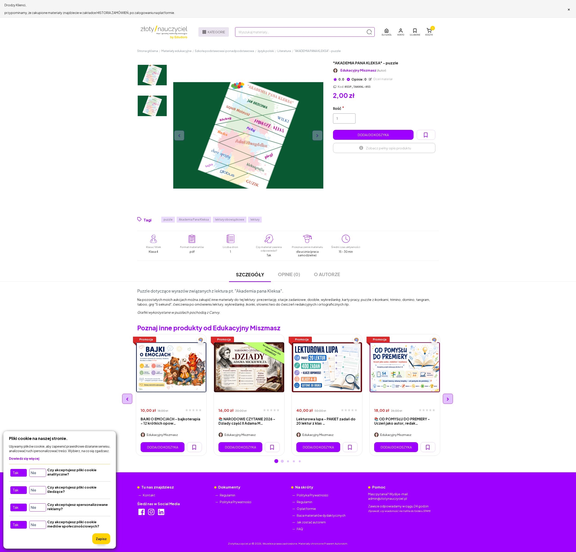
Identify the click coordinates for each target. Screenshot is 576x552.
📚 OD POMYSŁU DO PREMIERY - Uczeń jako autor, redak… (402, 421)
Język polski (265, 51)
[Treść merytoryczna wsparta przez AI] (200, 340)
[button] (400, 32)
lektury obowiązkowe (229, 219)
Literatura (284, 51)
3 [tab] (288, 461)
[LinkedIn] (161, 513)
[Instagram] (151, 513)
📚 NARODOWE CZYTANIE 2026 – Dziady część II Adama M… (246, 421)
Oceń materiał (383, 79)
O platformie (306, 509)
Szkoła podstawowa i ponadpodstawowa (224, 51)
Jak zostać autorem (311, 522)
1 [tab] (276, 461)
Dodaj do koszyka (373, 135)
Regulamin (227, 495)
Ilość (337, 108)
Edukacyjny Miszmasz (363, 70)
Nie (33, 472)
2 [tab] (282, 461)
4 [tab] (294, 461)
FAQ (300, 529)
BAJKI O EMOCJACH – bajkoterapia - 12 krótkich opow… (170, 421)
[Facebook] (141, 513)
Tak (15, 472)
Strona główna (147, 51)
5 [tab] (299, 461)
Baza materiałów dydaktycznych (321, 515)
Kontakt (149, 495)
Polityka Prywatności (235, 502)
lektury (254, 219)
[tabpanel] (171, 395)
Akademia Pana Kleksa (194, 219)
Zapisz (101, 539)
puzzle (168, 219)
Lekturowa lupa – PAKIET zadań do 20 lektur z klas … (326, 421)
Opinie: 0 (359, 79)
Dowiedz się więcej (24, 458)
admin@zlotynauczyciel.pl (387, 498)
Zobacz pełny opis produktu (388, 148)
